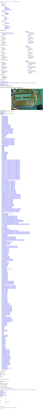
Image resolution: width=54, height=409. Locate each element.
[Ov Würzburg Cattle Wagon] (6, 359)
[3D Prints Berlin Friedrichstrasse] (6, 124)
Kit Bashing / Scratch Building (9, 82)
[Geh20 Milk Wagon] (5, 234)
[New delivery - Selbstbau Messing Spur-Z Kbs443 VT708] (9, 216)
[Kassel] (3, 331)
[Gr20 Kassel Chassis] (5, 254)
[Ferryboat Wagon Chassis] (5, 250)
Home (4, 82)
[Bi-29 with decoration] (5, 264)
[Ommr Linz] (3, 338)
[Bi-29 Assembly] (4, 266)
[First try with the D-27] (5, 279)
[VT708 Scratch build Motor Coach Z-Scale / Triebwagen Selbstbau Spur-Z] (11, 208)
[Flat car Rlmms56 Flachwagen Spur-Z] (7, 206)
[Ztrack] (1, 396)
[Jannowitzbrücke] (4, 154)
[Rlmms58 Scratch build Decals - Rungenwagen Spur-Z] (9, 190)
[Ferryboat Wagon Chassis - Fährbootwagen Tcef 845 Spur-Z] (10, 247)
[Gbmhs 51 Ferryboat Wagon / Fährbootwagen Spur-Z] (9, 236)
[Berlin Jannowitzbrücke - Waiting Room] (7, 132)
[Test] (3, 212)
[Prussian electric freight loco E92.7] (6, 317)
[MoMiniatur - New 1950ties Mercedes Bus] (7, 129)
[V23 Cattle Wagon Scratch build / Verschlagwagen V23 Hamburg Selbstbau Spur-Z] (13, 221)
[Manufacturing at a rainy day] (6, 349)
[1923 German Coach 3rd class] (6, 312)
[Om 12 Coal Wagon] (5, 269)
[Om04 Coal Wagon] (4, 366)
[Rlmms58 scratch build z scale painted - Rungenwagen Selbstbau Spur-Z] (11, 194)
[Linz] (3, 333)
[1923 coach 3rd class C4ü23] (6, 303)
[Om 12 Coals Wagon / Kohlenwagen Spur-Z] (8, 241)
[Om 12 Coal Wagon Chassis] (6, 257)
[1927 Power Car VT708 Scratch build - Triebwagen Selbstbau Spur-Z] (11, 160)
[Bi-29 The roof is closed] (5, 261)
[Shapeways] (3, 137)
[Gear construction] (4, 322)
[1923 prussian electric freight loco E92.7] (7, 321)
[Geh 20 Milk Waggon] (5, 301)
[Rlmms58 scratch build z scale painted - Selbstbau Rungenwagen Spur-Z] (11, 195)
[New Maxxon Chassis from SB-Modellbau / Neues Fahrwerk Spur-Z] (11, 210)
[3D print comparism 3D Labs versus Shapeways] (8, 138)
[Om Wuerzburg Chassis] (5, 253)
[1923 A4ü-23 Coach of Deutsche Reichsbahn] (8, 281)
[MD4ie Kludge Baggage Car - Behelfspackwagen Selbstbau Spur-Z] (11, 219)
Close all (4, 81)
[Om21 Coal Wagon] (4, 368)
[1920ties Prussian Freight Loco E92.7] (7, 305)
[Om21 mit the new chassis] (5, 244)
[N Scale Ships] (2, 390)
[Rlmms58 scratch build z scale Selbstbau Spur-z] (8, 204)
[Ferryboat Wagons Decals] (5, 249)
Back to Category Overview (3, 84)
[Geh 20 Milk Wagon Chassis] (6, 256)
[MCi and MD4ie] (4, 157)
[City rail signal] (4, 315)
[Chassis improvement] (5, 272)
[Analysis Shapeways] (5, 134)
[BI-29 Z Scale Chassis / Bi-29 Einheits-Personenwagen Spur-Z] (10, 222)
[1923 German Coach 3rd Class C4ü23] (7, 309)
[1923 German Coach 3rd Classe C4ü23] (7, 308)
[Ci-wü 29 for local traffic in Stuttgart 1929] (7, 259)
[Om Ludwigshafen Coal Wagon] (6, 356)
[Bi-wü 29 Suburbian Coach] (5, 228)
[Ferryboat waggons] (4, 292)
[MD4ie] (3, 147)
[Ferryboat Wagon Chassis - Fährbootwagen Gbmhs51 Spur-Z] (10, 246)
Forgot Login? (16, 1)
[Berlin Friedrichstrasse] (5, 116)
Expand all (1, 81)
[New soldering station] (5, 213)
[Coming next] (4, 284)
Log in (12, 1)
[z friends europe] (2, 392)
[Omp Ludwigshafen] (5, 330)
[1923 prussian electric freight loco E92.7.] (7, 319)
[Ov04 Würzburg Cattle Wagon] (6, 363)
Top (0, 408)
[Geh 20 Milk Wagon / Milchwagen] (6, 242)
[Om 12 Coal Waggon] (5, 289)
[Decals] (3, 326)
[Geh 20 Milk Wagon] (5, 271)
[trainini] (1, 391)
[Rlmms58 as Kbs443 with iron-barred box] (7, 199)
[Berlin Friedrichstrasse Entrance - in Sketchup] (8, 128)
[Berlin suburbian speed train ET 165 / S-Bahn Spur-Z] (9, 285)
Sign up (19, 1)
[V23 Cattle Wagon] (4, 225)
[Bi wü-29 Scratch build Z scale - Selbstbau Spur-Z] (8, 180)
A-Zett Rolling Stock (16, 82)
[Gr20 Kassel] (4, 340)
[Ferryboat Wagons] (4, 270)
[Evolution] (3, 245)
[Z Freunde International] (3, 395)
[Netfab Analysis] (4, 135)
